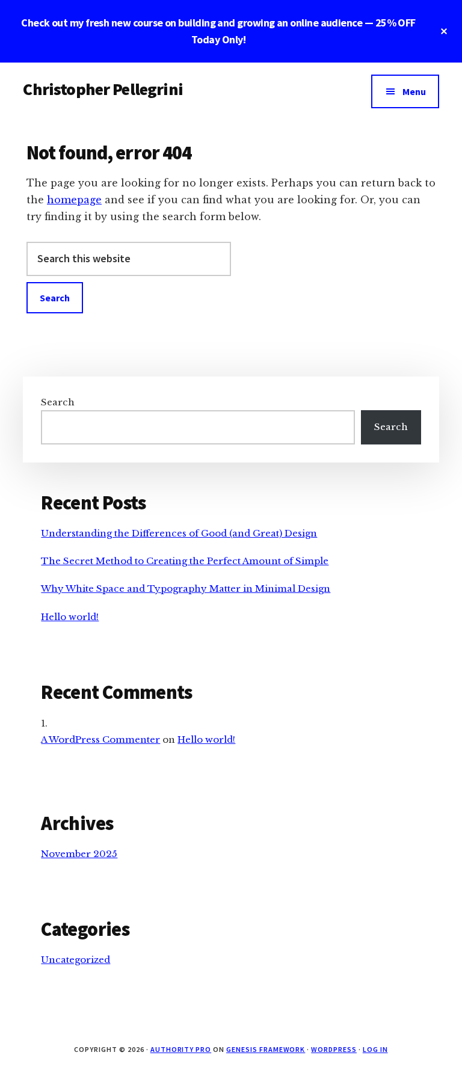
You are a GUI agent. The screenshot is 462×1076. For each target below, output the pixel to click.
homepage (74, 200)
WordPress (334, 1049)
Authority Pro (180, 1049)
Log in (375, 1049)
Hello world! (70, 617)
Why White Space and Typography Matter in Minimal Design (185, 588)
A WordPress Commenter (100, 739)
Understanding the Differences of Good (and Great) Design (179, 533)
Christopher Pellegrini (103, 89)
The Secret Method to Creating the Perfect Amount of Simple (184, 561)
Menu (414, 91)
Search (58, 402)
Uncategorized (75, 959)
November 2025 (79, 853)
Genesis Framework (265, 1049)
